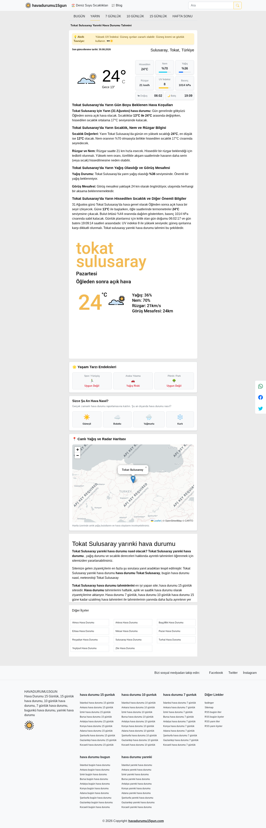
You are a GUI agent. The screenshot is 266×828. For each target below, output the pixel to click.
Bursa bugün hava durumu (94, 779)
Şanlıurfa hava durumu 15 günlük (97, 735)
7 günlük (113, 16)
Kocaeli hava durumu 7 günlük (179, 745)
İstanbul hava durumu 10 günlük (139, 702)
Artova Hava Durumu (126, 622)
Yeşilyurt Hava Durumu (84, 648)
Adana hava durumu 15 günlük (96, 730)
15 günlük (158, 16)
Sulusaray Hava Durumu (128, 639)
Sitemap (209, 707)
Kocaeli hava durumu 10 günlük (138, 745)
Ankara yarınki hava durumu (136, 769)
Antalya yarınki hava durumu (137, 783)
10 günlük (135, 16)
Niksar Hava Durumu (126, 631)
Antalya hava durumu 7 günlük (179, 721)
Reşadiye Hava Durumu (85, 639)
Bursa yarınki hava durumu (136, 779)
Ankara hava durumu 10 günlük (138, 707)
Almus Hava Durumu (83, 622)
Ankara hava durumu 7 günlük (179, 707)
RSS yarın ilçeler (213, 726)
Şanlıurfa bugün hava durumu (95, 797)
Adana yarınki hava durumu (136, 793)
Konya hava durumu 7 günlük (178, 726)
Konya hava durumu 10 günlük (138, 726)
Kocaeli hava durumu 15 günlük (97, 745)
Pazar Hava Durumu (169, 631)
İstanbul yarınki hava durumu (137, 765)
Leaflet (157, 520)
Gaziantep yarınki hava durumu (138, 802)
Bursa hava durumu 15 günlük (96, 716)
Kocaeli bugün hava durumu (95, 807)
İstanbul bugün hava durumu (95, 765)
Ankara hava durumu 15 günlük (96, 707)
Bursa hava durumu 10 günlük (137, 716)
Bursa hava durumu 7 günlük (178, 716)
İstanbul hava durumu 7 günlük (179, 702)
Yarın (95, 16)
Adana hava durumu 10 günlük (138, 730)
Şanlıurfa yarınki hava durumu (137, 797)
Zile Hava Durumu (125, 648)
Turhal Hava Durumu (170, 639)
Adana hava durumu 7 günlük (179, 730)
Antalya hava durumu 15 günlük (97, 721)
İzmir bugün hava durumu (93, 774)
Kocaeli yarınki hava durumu (137, 807)
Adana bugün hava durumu (94, 793)
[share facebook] (260, 397)
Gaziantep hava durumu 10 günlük (140, 740)
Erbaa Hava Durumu (83, 631)
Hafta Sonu (183, 16)
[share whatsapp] (260, 386)
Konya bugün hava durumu (94, 788)
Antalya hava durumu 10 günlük (138, 721)
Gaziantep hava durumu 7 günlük (180, 740)
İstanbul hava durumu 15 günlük (97, 702)
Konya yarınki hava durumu (136, 788)
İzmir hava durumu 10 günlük (137, 712)
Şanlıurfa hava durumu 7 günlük (180, 735)
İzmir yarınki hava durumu (135, 774)
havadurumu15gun (49, 5)
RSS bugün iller (213, 712)
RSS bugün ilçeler (214, 716)
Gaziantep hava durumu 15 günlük (98, 740)
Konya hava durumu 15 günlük (96, 726)
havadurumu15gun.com (146, 821)
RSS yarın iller (212, 721)
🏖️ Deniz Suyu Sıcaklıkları (89, 5)
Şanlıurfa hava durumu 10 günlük (139, 735)
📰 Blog (116, 5)
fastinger (209, 702)
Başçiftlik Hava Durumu (171, 622)
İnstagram (250, 672)
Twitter (233, 672)
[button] (133, 479)
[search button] (237, 5)
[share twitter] (260, 408)
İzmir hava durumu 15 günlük (95, 712)
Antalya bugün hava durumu (95, 783)
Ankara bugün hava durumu (94, 769)
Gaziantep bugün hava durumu (96, 802)
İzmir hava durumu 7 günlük (178, 712)
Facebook (216, 672)
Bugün (79, 16)
